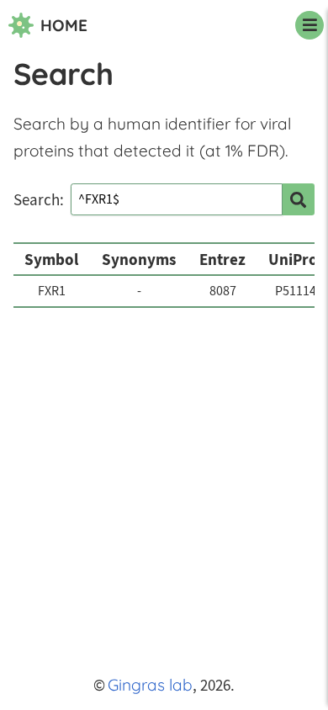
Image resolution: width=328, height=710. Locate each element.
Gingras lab (150, 685)
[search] (299, 199)
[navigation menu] (309, 25)
